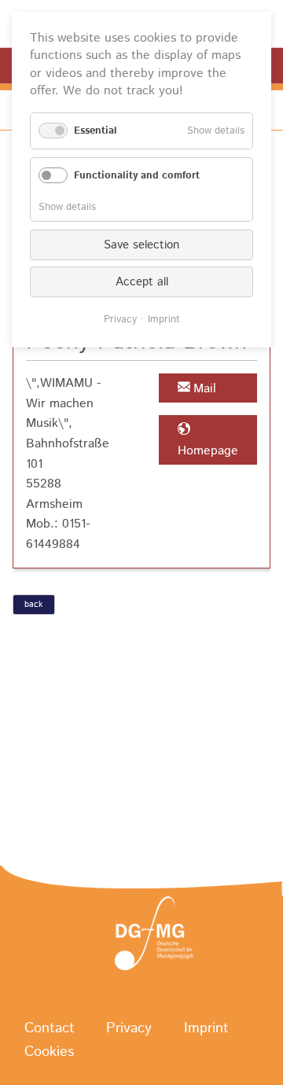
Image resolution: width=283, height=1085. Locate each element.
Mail (204, 389)
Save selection (141, 245)
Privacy (129, 1029)
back (33, 604)
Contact (49, 1029)
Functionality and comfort (137, 175)
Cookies (49, 1053)
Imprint (206, 1029)
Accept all (142, 282)
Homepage (208, 451)
